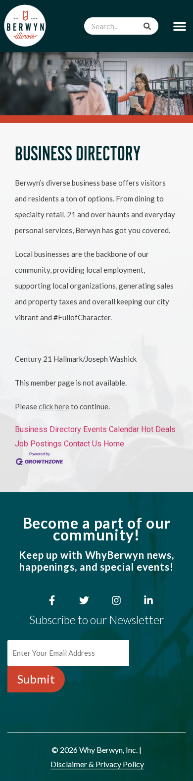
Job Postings (38, 443)
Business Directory (48, 429)
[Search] (147, 26)
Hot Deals (158, 429)
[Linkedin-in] (148, 600)
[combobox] (121, 26)
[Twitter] (84, 600)
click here (54, 406)
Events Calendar (111, 429)
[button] (179, 26)
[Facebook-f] (52, 600)
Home (113, 443)
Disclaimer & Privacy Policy (97, 764)
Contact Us (82, 443)
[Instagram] (116, 600)
